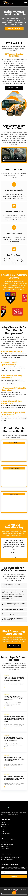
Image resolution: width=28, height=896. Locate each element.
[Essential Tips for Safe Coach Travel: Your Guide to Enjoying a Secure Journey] (14, 701)
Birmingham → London (14, 468)
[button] (2, 546)
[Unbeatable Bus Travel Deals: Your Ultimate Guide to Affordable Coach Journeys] (14, 762)
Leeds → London (14, 494)
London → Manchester (14, 442)
